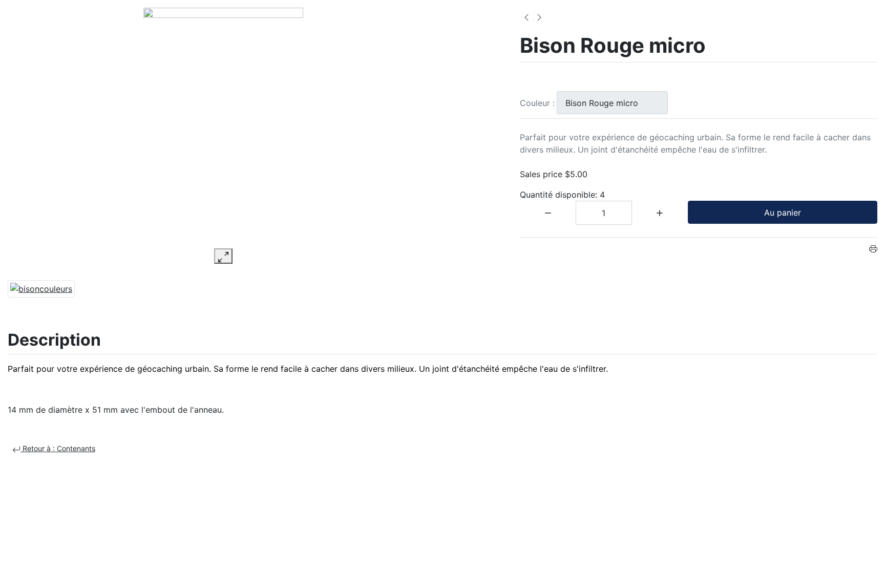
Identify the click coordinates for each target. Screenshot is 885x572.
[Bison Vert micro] (539, 16)
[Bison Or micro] (526, 16)
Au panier (782, 212)
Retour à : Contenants (57, 448)
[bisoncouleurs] (41, 288)
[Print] (873, 248)
